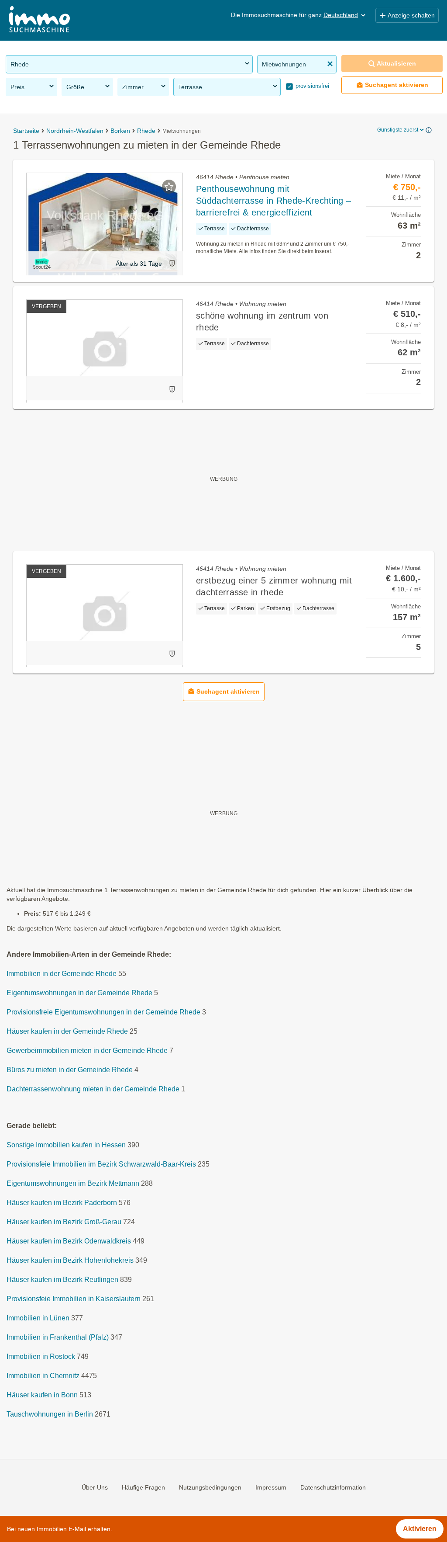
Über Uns (95, 1487)
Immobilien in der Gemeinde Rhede (62, 974)
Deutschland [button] (340, 14)
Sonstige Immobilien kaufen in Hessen (66, 1145)
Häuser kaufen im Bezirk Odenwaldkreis (69, 1241)
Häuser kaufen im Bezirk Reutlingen (62, 1280)
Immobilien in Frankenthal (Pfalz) (58, 1337)
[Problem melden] (172, 263)
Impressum (270, 1487)
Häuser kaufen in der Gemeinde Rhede (67, 1031)
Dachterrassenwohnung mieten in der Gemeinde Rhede (93, 1089)
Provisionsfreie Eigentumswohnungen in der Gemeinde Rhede (103, 1012)
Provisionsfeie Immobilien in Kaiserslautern (74, 1299)
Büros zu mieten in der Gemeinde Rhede (70, 1070)
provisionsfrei (311, 86)
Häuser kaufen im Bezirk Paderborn (62, 1203)
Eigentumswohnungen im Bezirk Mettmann (73, 1184)
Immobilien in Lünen (38, 1318)
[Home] (39, 20)
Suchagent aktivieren (396, 84)
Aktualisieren (396, 63)
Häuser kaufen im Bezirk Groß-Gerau (64, 1222)
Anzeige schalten (411, 15)
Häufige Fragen (143, 1487)
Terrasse (190, 86)
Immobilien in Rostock (41, 1357)
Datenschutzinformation (333, 1487)
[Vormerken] (169, 187)
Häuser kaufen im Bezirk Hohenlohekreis (70, 1260)
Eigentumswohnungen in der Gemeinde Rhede (79, 993)
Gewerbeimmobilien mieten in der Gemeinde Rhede (87, 1051)
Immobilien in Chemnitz (43, 1376)
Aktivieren (420, 1528)
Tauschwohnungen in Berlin (50, 1414)
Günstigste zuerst (397, 130)
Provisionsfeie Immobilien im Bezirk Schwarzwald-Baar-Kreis (101, 1164)
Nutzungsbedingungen (210, 1487)
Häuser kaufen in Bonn (42, 1395)
